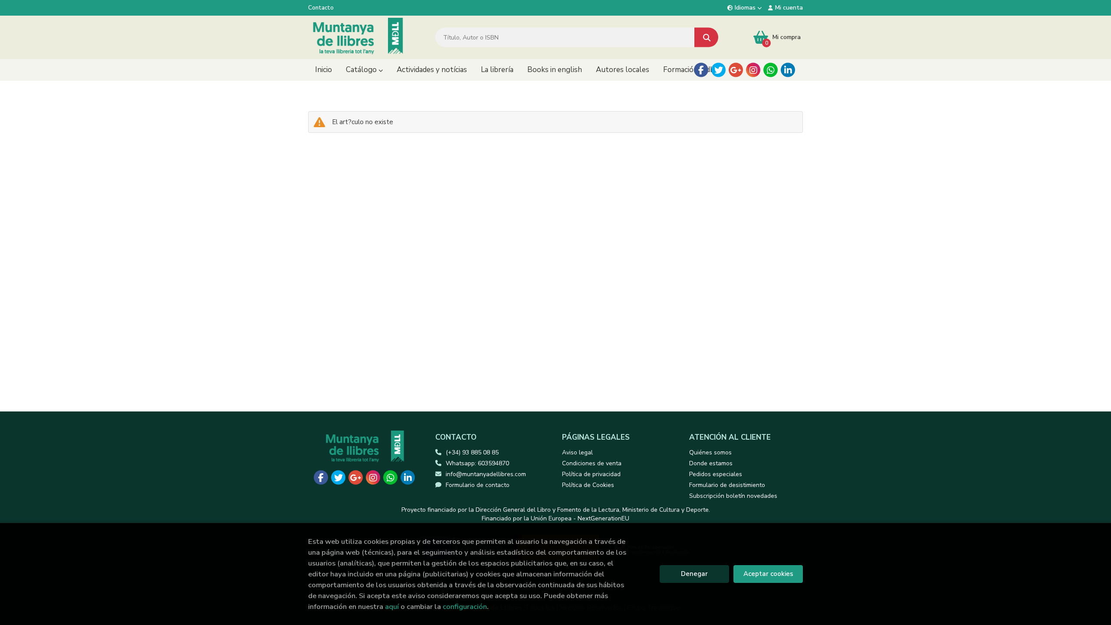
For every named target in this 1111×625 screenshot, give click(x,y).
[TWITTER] (718, 70)
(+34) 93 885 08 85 (472, 452)
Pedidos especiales (715, 474)
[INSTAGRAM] (753, 70)
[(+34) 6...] (770, 70)
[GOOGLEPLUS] (736, 70)
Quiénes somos (710, 452)
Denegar (694, 573)
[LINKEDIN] (788, 70)
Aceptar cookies (768, 573)
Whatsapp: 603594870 (477, 463)
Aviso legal (577, 452)
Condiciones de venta (591, 463)
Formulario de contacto (477, 485)
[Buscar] (706, 37)
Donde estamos (711, 463)
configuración (465, 607)
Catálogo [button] (362, 70)
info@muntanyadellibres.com (486, 474)
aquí (392, 607)
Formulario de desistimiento (727, 485)
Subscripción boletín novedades (733, 496)
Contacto (321, 8)
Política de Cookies (588, 485)
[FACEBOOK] (701, 70)
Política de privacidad (591, 474)
